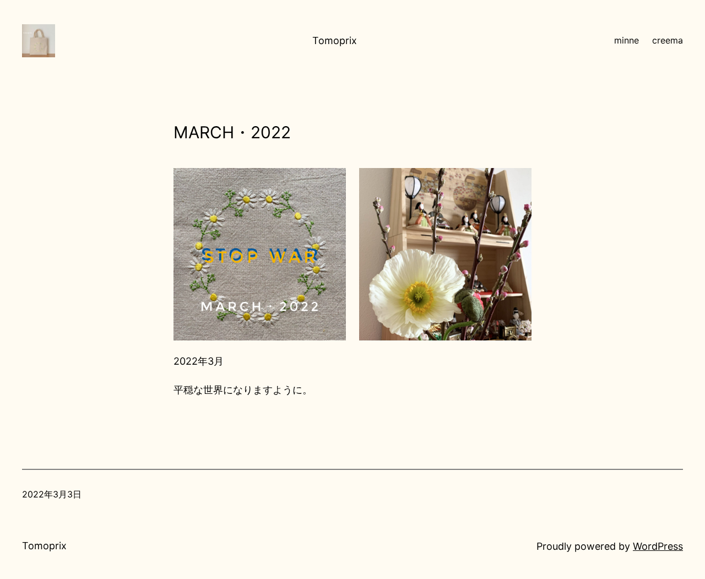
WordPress (658, 546)
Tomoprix (334, 40)
